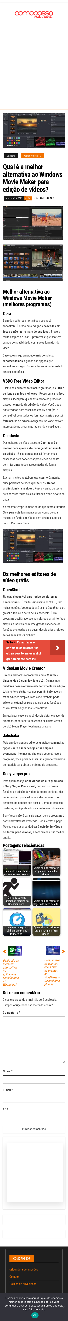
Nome (7, 1071)
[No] (63, 1307)
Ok (35, 1315)
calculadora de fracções (23, 1269)
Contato (14, 1277)
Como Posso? (46, 198)
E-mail (8, 1090)
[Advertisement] (34, 56)
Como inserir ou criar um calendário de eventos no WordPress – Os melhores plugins (52, 972)
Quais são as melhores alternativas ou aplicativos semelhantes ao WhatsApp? (11, 972)
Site (5, 1109)
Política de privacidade (22, 1284)
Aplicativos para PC (33, 156)
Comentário (11, 1012)
